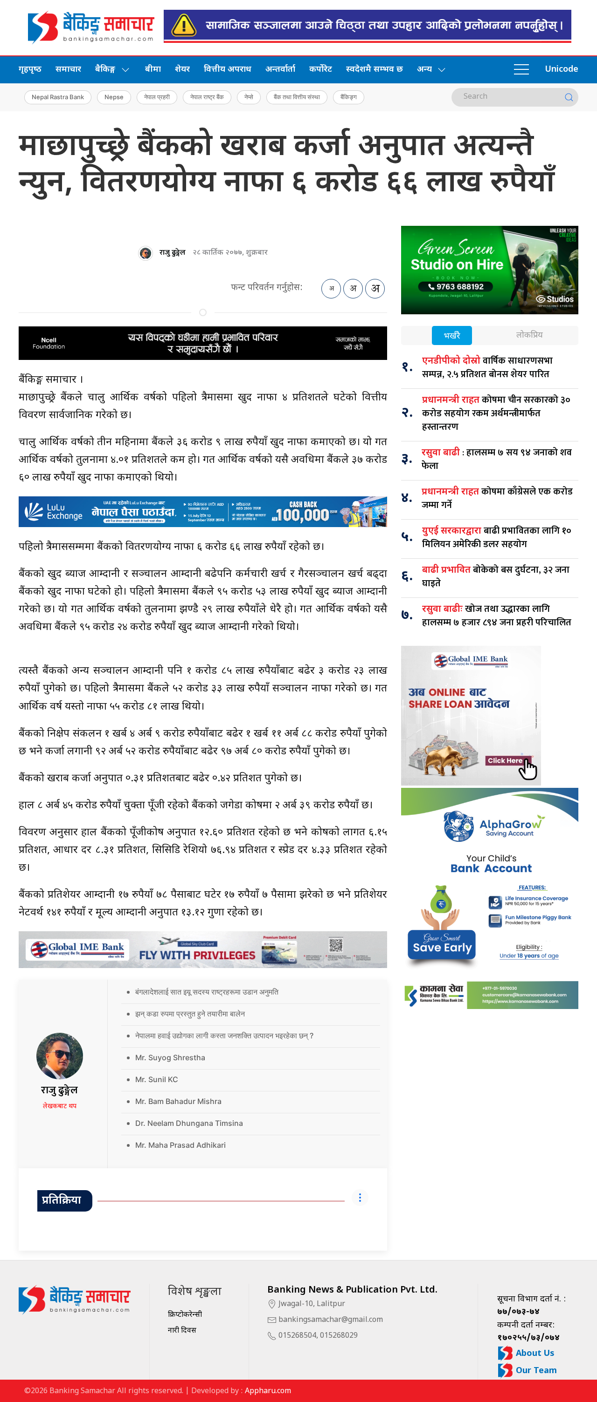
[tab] (452, 336)
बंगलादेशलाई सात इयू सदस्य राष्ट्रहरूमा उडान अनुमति (206, 991)
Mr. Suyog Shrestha (170, 1057)
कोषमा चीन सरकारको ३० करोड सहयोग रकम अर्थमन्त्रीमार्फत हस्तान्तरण (496, 413)
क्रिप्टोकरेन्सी (185, 1315)
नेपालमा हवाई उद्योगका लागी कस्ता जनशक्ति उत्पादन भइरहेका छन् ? (224, 1035)
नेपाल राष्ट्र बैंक (207, 97)
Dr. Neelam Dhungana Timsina (189, 1123)
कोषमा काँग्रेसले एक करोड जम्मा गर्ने (497, 498)
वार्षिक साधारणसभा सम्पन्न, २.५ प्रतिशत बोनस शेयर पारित (487, 367)
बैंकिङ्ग (348, 97)
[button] (521, 69)
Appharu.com (268, 1391)
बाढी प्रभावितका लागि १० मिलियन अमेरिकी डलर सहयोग (496, 537)
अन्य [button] (424, 69)
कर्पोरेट (320, 69)
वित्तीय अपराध (227, 69)
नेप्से (248, 97)
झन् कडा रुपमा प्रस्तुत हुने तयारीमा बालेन (190, 1013)
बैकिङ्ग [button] (105, 69)
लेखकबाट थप (59, 1106)
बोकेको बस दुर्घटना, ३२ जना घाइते (495, 576)
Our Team (535, 1371)
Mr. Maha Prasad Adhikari (180, 1145)
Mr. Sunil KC (156, 1079)
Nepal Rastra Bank (58, 97)
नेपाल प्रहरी (157, 97)
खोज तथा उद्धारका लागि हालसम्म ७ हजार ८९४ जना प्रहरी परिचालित (496, 615)
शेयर (182, 69)
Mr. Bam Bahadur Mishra (178, 1101)
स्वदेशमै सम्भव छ (374, 69)
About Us (534, 1353)
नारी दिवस (182, 1331)
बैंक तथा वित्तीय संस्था (297, 97)
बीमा (153, 69)
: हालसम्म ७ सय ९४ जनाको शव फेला (497, 459)
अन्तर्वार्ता (280, 69)
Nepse (114, 97)
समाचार (68, 69)
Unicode (561, 69)
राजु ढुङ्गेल (173, 252)
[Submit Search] (569, 97)
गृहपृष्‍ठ (30, 69)
